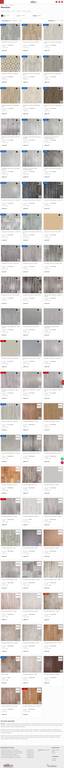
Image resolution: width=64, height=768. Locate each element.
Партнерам (54, 760)
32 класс (3, 11)
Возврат (53, 751)
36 (59, 20)
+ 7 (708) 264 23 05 (29, 757)
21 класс (29, 11)
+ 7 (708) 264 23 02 (30, 751)
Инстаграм (62, 462)
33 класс (8, 11)
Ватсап (62, 458)
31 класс (13, 11)
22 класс (24, 11)
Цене (20, 20)
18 (57, 20)
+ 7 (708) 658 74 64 (30, 754)
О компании (54, 758)
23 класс (18, 11)
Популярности (15, 20)
